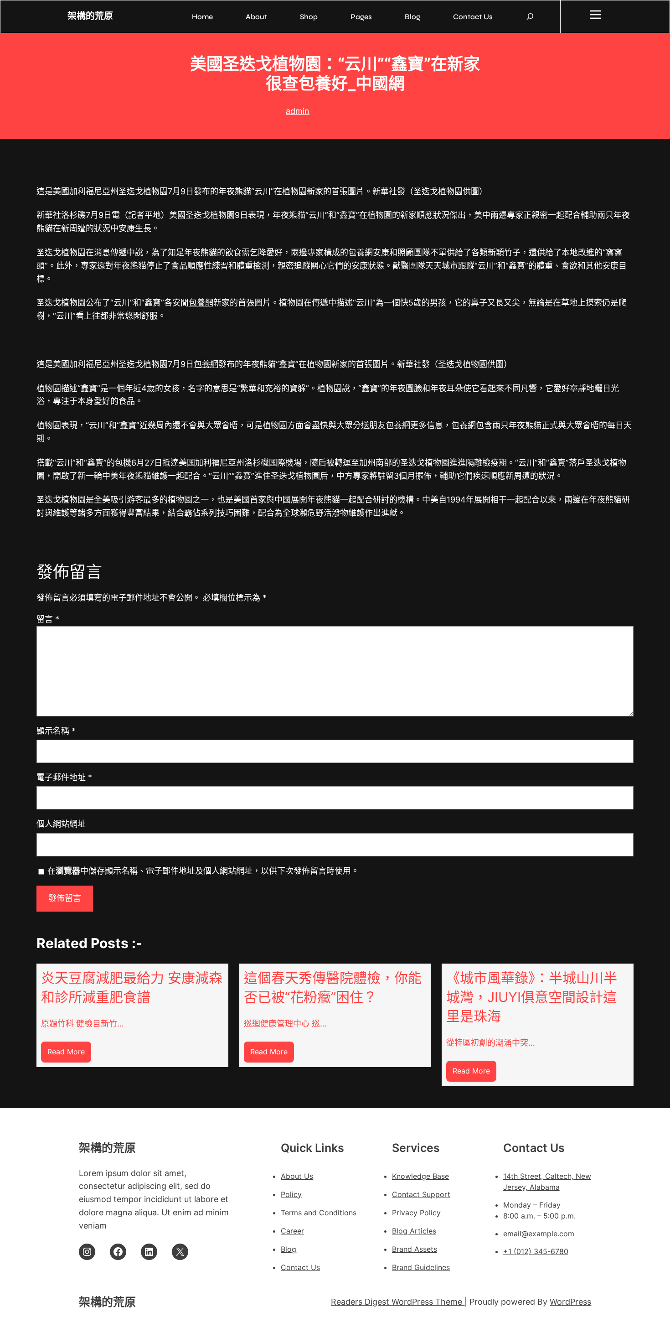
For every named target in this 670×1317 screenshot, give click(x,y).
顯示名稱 (56, 731)
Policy (291, 1194)
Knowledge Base (420, 1176)
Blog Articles (414, 1230)
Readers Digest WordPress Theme (397, 1302)
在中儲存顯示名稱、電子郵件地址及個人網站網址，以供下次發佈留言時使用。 (203, 871)
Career (292, 1230)
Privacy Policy (416, 1212)
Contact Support (421, 1194)
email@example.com (538, 1233)
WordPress (570, 1302)
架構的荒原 (90, 16)
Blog (288, 1249)
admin (297, 111)
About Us (297, 1176)
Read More (69, 1055)
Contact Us (300, 1267)
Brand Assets (414, 1249)
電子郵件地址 (64, 777)
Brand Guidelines (421, 1267)
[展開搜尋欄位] (530, 16)
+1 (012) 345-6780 (535, 1251)
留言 (47, 619)
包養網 (360, 252)
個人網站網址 (61, 824)
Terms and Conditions (318, 1212)
